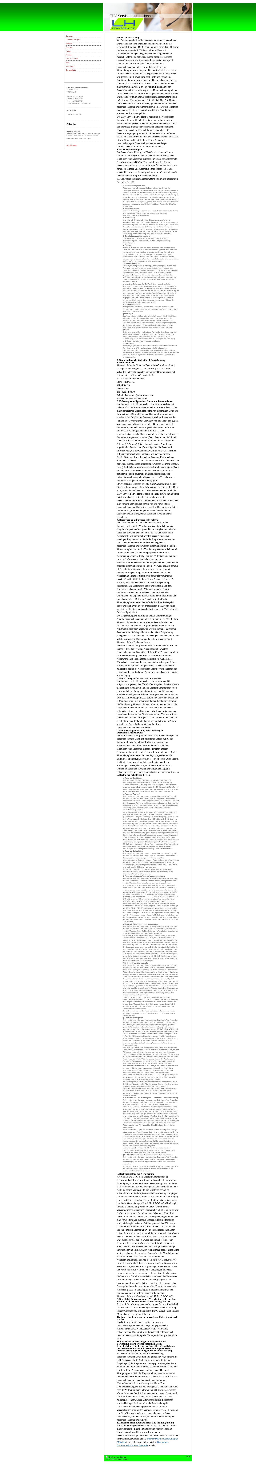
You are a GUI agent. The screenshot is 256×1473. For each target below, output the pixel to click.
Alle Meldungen (72, 145)
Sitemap (123, 1457)
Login (188, 1456)
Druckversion (113, 1457)
